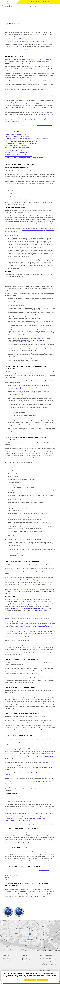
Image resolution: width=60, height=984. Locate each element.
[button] (30, 934)
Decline (30, 980)
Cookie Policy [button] (47, 975)
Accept (42, 980)
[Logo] (8, 4)
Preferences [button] (23, 976)
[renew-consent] (1, 982)
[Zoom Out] (2, 924)
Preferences (17, 980)
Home (30, 6)
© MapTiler (45, 950)
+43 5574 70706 (26, 958)
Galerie (37, 6)
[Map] (30, 935)
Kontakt (44, 6)
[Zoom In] (2, 922)
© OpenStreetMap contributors (54, 950)
